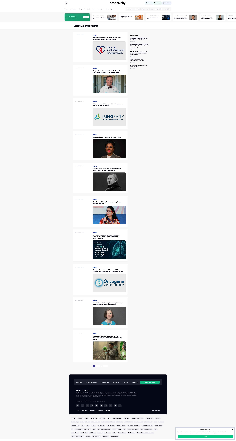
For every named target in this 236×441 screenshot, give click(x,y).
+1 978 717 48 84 (87, 401)
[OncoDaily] (118, 3)
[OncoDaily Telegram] (105, 405)
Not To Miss (72, 9)
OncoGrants (150, 9)
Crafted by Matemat (155, 410)
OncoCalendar (168, 3)
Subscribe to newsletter (149, 382)
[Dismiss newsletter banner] (89, 15)
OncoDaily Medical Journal (91, 382)
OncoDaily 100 (100, 9)
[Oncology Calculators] (146, 3)
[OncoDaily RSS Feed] (120, 405)
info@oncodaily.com (100, 401)
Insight (95, 35)
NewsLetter (167, 9)
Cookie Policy (100, 410)
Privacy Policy (84, 410)
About (78, 410)
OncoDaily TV (158, 9)
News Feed (129, 9)
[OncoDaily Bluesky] (110, 405)
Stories (95, 68)
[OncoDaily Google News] (115, 405)
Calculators (150, 3)
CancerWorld (79, 382)
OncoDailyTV (135, 382)
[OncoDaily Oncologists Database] (155, 3)
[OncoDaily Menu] (66, 3)
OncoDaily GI (125, 382)
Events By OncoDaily (139, 9)
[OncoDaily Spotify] (101, 405)
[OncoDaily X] (82, 405)
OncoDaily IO (116, 382)
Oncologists (158, 3)
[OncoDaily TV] (96, 405)
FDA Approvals (81, 9)
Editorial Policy (92, 410)
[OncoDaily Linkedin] (77, 405)
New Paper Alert (91, 9)
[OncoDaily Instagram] (91, 405)
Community (109, 9)
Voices (66, 9)
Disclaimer (108, 410)
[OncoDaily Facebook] (87, 405)
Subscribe (86, 17)
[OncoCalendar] (164, 3)
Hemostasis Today (105, 382)
